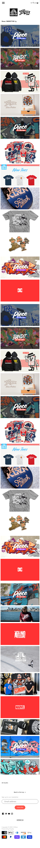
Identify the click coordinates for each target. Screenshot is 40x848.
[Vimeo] (6, 813)
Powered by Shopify (8, 829)
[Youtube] (9, 813)
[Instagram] (12, 813)
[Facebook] (3, 813)
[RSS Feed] (16, 21)
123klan (15, 827)
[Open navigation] (3, 3)
